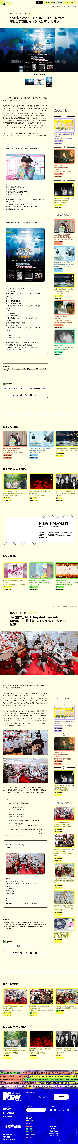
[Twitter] (63, 1110)
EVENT (53, 2)
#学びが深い (10, 1086)
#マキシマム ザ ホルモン (40, 388)
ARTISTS (6, 1137)
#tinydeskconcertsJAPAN (17, 802)
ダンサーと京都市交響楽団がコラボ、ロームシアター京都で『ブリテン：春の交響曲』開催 (38, 1079)
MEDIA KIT (52, 1130)
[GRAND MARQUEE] (13, 1125)
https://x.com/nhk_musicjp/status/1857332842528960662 (18, 835)
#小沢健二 (25, 803)
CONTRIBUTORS (10, 1140)
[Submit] (44, 1110)
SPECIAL (60, 2)
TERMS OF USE (53, 1133)
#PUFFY (16, 388)
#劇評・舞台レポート (63, 1086)
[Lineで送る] (21, 395)
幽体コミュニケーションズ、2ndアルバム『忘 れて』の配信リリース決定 (36, 1076)
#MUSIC (29, 1121)
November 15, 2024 (35, 829)
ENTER (61, 1097)
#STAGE (29, 1132)
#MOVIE (29, 1126)
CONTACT (52, 1128)
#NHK (35, 946)
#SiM (10, 388)
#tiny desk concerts (9, 946)
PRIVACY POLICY (54, 1135)
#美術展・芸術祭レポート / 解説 (24, 1086)
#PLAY (29, 1118)
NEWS (48, 2)
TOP (54, 6)
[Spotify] (50, 1110)
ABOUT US (7, 1134)
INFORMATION (53, 1131)
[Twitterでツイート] (26, 395)
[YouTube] (54, 1110)
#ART (28, 1123)
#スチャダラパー (18, 809)
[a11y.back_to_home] (6, 3)
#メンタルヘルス (40, 1086)
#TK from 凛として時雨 (26, 388)
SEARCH (29, 1106)
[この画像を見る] (29, 82)
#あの (5, 388)
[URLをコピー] (35, 395)
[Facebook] (67, 1110)
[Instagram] (59, 1110)
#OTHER (29, 1137)
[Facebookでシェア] (31, 395)
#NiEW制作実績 (51, 1086)
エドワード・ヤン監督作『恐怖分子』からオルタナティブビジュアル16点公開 (26, 1073)
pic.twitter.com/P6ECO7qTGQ (27, 825)
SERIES (66, 2)
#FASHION (30, 1134)
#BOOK (29, 1129)
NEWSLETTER (30, 1092)
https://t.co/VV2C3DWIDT (32, 820)
